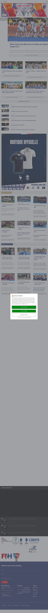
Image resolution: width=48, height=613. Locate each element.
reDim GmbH (28, 317)
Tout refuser (24, 311)
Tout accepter (24, 307)
